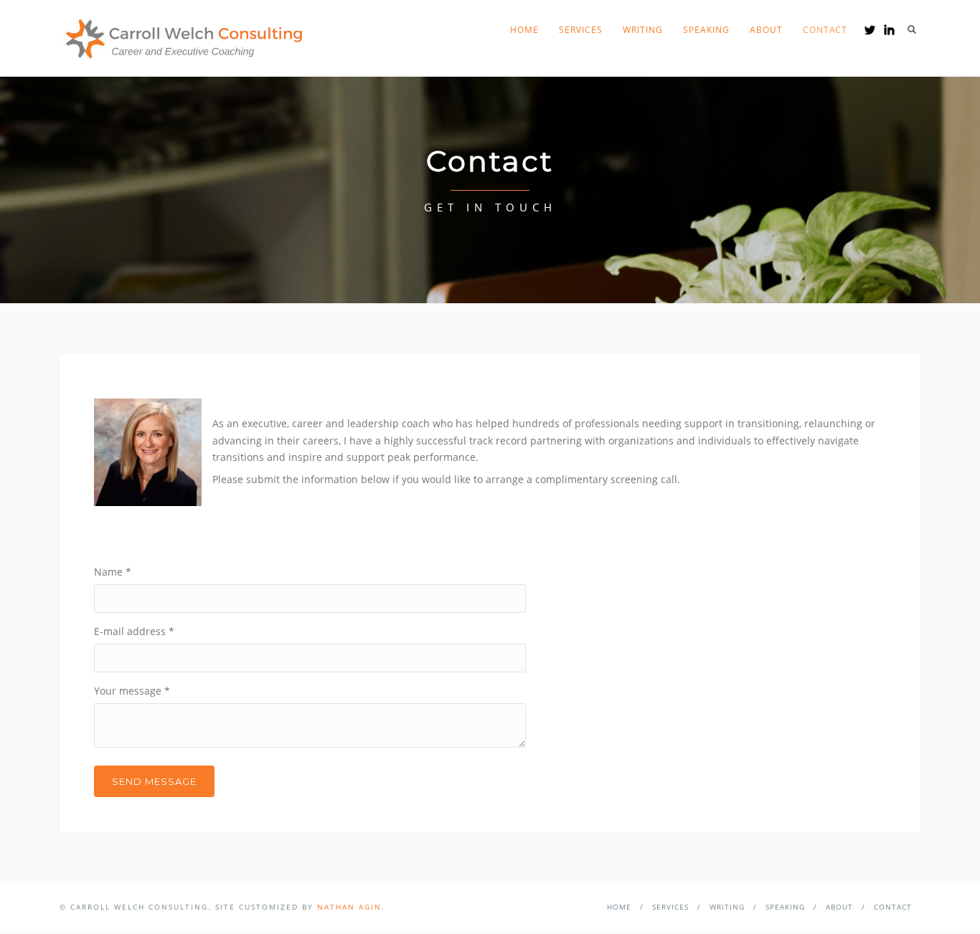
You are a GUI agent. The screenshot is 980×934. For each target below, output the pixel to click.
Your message (132, 690)
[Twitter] (870, 30)
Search (911, 29)
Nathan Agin (349, 907)
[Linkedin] (889, 30)
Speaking (706, 30)
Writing (643, 30)
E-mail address (134, 631)
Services (581, 30)
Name (112, 571)
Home (524, 30)
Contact (825, 30)
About (766, 30)
